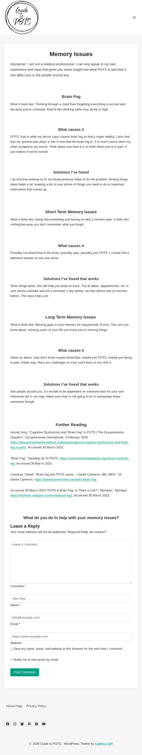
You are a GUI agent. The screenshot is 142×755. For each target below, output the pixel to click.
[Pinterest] (36, 724)
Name (15, 605)
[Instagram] (15, 724)
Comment (18, 586)
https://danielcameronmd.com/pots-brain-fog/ (65, 479)
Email (15, 624)
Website (16, 643)
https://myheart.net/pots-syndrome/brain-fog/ (41, 495)
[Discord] (29, 724)
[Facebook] (7, 724)
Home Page (14, 706)
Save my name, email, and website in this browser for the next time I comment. (68, 649)
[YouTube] (43, 724)
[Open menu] (134, 17)
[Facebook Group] (22, 724)
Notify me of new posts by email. (36, 659)
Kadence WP (104, 744)
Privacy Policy (36, 706)
